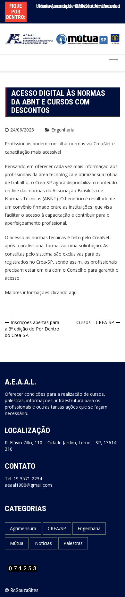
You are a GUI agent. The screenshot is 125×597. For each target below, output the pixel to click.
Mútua (16, 543)
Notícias (43, 543)
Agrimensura (23, 528)
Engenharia (62, 130)
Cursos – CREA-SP (95, 322)
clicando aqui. (64, 292)
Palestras (73, 543)
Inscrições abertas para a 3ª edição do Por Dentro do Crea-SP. (32, 328)
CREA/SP (57, 528)
